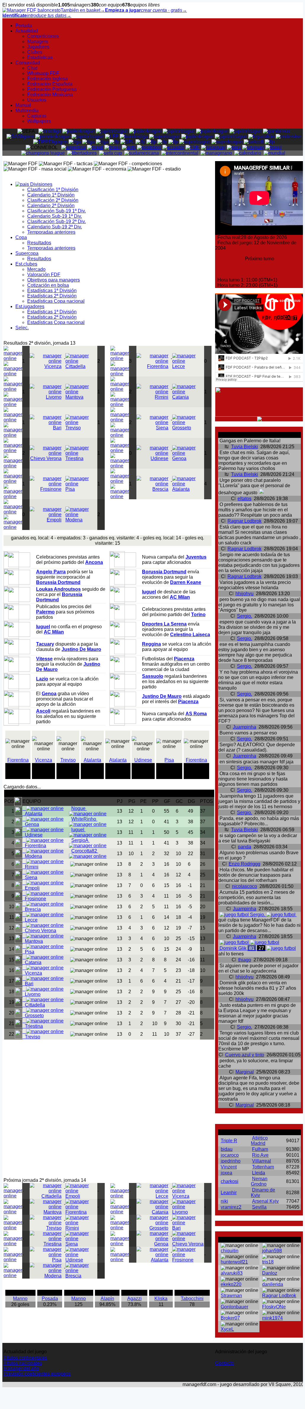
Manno (20, 1298)
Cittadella (75, 366)
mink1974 (272, 1317)
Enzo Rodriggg (244, 863)
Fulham (260, 1149)
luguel (78, 829)
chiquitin (229, 1250)
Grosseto (181, 427)
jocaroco (230, 1155)
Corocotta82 (84, 850)
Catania (180, 397)
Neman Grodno (259, 1181)
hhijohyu (244, 593)
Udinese (159, 458)
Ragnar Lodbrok (244, 520)
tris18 (268, 1261)
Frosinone (51, 489)
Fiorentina (157, 366)
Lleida (258, 1172)
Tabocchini (192, 1298)
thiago (244, 959)
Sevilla (259, 1207)
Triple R (229, 1140)
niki (224, 1201)
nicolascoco (244, 886)
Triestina (74, 458)
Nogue (79, 808)
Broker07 (230, 1317)
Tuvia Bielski (244, 446)
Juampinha (244, 726)
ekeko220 (231, 1284)
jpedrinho (231, 1160)
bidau (227, 1149)
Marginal (244, 1071)
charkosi (229, 1181)
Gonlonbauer (234, 1306)
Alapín (107, 1298)
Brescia (160, 489)
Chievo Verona (46, 458)
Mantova (74, 397)
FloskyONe (274, 1306)
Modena (74, 519)
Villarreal (261, 1160)
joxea (226, 1172)
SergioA (80, 840)
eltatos (244, 498)
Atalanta (181, 489)
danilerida (272, 1284)
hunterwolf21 (234, 1261)
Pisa (169, 759)
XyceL (227, 1329)
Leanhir (229, 1192)
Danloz (269, 1273)
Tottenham (263, 1166)
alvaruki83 (232, 1273)
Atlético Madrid (259, 1140)
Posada (50, 1298)
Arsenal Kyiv (265, 1201)
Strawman (231, 1295)
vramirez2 (231, 1207)
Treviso (68, 759)
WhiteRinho (84, 818)
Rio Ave (260, 1155)
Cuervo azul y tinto (244, 1054)
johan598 (272, 1250)
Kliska (160, 1298)
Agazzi (134, 1298)
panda (244, 846)
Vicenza (53, 366)
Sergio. (244, 615)
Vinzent (229, 1166)
